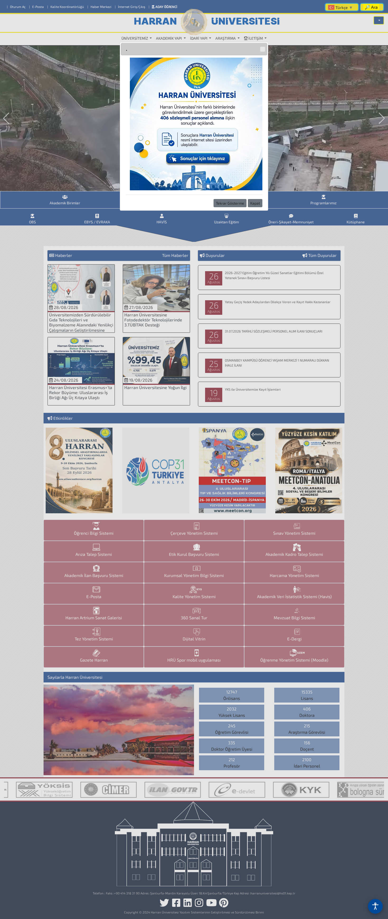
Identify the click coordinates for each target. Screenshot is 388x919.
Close (262, 49)
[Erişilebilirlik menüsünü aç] (375, 906)
